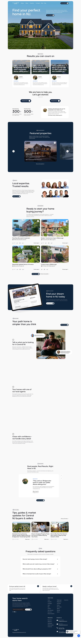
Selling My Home (26, 100)
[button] (22, 3)
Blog (45, 3)
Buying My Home (55, 100)
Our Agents (38, 3)
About (42, 3)
